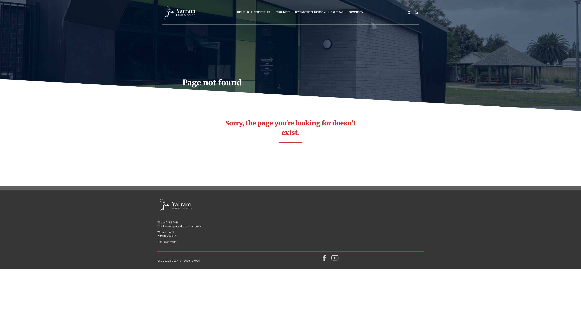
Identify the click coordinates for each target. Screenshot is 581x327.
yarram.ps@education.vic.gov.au (183, 226)
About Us (243, 12)
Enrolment (283, 12)
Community (355, 12)
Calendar (337, 12)
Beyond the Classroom (310, 12)
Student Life (262, 12)
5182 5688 (172, 222)
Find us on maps (166, 241)
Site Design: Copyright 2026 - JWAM (178, 260)
